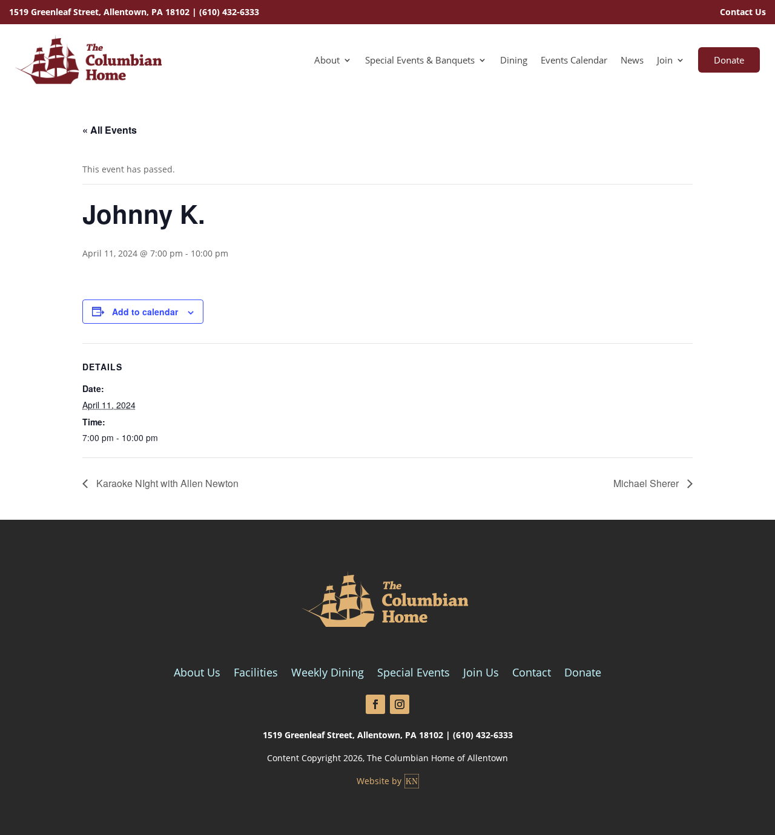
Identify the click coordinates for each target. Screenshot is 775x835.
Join (665, 61)
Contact (531, 673)
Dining (513, 61)
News (632, 61)
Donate (729, 60)
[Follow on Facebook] (375, 704)
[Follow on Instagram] (399, 704)
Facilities (256, 673)
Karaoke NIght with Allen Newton (166, 483)
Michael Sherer (647, 483)
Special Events (413, 673)
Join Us (481, 673)
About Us (197, 673)
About (327, 61)
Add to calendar (145, 312)
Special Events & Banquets (420, 61)
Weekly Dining (327, 673)
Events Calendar (574, 61)
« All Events (109, 130)
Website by (379, 781)
